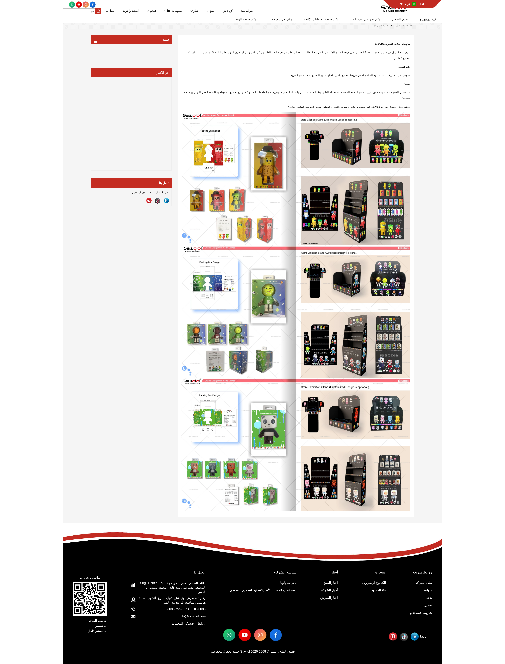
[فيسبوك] (92, 4)
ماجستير (101, 625)
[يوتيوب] (78, 4)
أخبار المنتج (330, 582)
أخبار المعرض (329, 597)
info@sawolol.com (193, 616)
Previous (92, 117)
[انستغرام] (85, 4)
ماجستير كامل (97, 631)
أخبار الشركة (329, 590)
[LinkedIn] (166, 201)
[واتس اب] (72, 4)
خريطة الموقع (97, 620)
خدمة (397, 25)
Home (406, 25)
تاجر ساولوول (287, 582)
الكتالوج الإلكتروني (374, 582)
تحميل (428, 605)
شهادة (428, 590)
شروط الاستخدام (421, 612)
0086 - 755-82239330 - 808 (186, 609)
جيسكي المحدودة (182, 623)
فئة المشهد (378, 590)
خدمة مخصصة (156, 48)
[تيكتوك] (158, 201)
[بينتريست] (149, 201)
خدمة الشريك (157, 56)
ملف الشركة (423, 582)
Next (170, 117)
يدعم (429, 597)
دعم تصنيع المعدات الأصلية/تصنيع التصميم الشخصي (263, 590)
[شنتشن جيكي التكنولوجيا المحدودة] (394, 7)
